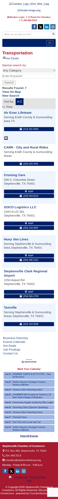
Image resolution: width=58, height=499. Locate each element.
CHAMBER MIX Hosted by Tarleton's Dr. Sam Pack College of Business (32, 395)
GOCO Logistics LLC (20, 207)
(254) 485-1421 (30, 260)
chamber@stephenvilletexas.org (23, 460)
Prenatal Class (20, 417)
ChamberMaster (38, 493)
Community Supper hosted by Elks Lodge (33, 402)
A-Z (19, 101)
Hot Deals (12, 58)
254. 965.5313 (13, 455)
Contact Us (10, 353)
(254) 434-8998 (30, 324)
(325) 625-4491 (30, 163)
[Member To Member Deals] (6, 138)
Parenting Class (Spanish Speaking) (30, 407)
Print (9, 106)
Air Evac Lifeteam (18, 112)
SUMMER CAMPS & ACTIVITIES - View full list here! (32, 375)
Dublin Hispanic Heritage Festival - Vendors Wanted (29, 383)
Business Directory (15, 338)
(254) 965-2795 (30, 296)
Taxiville (10, 307)
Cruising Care (14, 175)
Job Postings (11, 349)
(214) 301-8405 (30, 129)
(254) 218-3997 (30, 228)
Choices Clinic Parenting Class (27, 389)
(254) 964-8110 (30, 196)
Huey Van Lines (16, 239)
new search (10, 95)
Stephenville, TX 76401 (26, 451)
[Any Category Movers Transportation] (29, 70)
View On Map (11, 91)
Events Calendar (14, 341)
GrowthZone (7, 493)
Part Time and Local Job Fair (27, 422)
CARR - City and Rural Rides (26, 147)
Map (30, 191)
